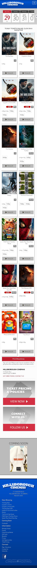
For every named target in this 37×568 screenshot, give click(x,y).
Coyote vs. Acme (7, 504)
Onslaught (5, 523)
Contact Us (19, 376)
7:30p (29, 111)
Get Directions (8, 376)
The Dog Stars (6, 503)
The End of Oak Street (8, 514)
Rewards (4, 536)
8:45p (11, 297)
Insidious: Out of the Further (9, 510)
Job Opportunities (7, 540)
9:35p (4, 115)
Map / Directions (6, 547)
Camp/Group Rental (7, 532)
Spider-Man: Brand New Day (9, 518)
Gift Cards (4, 534)
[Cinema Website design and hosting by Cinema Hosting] (18, 561)
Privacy (4, 538)
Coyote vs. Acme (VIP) (8, 506)
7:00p (11, 111)
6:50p (28, 157)
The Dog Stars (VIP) (7, 508)
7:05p (8, 204)
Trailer (10, 73)
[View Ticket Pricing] (19, 393)
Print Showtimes (18, 359)
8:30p (5, 157)
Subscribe (4, 551)
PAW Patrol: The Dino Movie (9, 516)
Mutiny (4, 512)
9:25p (22, 161)
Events (4, 530)
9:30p (22, 115)
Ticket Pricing (5, 542)
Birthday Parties (6, 528)
